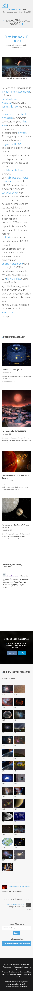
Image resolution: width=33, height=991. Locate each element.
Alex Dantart (23, 986)
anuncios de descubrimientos (16, 91)
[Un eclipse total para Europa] (7, 842)
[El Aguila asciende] (19, 778)
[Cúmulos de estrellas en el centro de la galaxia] (19, 791)
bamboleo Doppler (10, 192)
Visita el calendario (9, 678)
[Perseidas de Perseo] (7, 714)
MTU (24, 974)
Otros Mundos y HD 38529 (16, 39)
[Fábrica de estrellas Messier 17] (7, 791)
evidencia (6, 237)
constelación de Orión (12, 170)
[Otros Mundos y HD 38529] (19, 829)
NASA (13, 972)
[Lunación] (7, 816)
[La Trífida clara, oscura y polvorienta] (7, 689)
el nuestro (22, 132)
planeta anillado (13, 278)
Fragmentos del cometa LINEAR (15, 904)
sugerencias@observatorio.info (16, 984)
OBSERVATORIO (15, 9)
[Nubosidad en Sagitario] (7, 854)
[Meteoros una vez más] (19, 842)
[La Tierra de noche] (19, 816)
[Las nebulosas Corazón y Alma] (7, 803)
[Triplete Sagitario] (19, 740)
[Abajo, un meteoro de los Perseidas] (7, 753)
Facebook (12, 653)
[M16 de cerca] (19, 714)
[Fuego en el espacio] (19, 702)
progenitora (7, 144)
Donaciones (8, 982)
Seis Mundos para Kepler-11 (12, 369)
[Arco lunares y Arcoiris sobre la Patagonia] (7, 778)
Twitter (22, 653)
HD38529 (17, 144)
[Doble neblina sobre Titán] (19, 803)
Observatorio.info (15, 965)
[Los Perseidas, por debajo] (7, 765)
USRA (18, 977)
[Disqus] (16, 596)
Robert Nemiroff (17, 974)
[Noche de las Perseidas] (19, 727)
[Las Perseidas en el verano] (7, 829)
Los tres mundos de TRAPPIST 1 (14, 431)
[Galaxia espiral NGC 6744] (7, 727)
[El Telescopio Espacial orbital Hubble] (7, 867)
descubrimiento (9, 114)
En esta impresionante (12, 263)
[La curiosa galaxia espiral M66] (19, 854)
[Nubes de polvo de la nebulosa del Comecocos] (7, 702)
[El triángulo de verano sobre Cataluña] (19, 765)
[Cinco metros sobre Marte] (19, 689)
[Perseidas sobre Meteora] (19, 753)
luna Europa (7, 312)
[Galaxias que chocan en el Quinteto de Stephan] (7, 740)
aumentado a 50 (10, 106)
